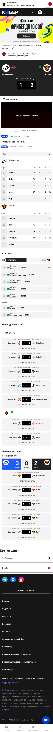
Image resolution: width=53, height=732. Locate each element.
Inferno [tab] (13, 147)
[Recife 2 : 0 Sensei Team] (40, 67)
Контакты (6, 616)
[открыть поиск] (33, 12)
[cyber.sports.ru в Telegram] (5, 580)
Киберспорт (6, 45)
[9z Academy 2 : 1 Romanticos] (12, 67)
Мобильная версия (26, 591)
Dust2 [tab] (21, 147)
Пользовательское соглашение (16, 654)
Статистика (15, 136)
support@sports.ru (10, 682)
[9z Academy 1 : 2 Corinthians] (15, 68)
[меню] (47, 12)
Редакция (6, 609)
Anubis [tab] (29, 147)
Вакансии (6, 624)
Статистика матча (26, 348)
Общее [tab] (4, 147)
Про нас (5, 601)
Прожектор (7, 647)
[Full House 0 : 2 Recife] (39, 67)
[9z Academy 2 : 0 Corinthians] (14, 67)
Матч (4, 136)
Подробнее (7, 710)
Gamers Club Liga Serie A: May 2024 (30, 45)
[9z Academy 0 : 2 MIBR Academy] (11, 68)
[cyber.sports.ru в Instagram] (21, 580)
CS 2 (14, 45)
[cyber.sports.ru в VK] (13, 580)
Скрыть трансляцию (29, 131)
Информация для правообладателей (19, 662)
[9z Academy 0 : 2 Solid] (13, 68)
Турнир (26, 136)
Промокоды (7, 669)
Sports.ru (9, 690)
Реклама (6, 631)
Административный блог (13, 639)
